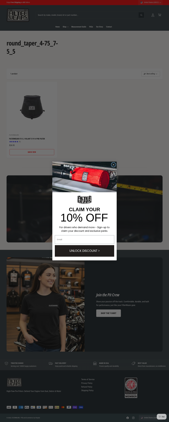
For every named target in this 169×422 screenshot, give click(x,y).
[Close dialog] (113, 164)
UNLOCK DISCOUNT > (84, 251)
